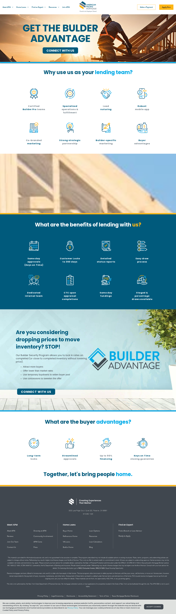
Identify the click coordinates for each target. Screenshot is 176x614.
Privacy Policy (43, 596)
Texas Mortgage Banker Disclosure (125, 596)
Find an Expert (38, 7)
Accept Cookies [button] (153, 606)
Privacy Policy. (73, 608)
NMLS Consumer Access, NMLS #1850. (91, 568)
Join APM (66, 7)
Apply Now (166, 7)
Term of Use (104, 596)
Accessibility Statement (87, 596)
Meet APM (7, 7)
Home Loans (21, 7)
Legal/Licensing (57, 596)
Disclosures (71, 596)
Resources (53, 7)
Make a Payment (146, 7)
